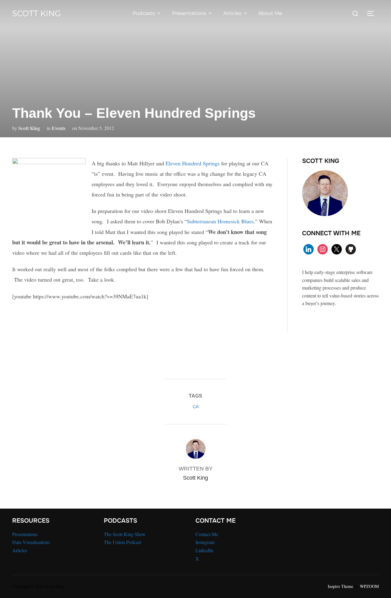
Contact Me (207, 534)
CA (196, 406)
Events (58, 127)
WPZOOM (369, 586)
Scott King (36, 13)
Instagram (205, 542)
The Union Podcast (122, 542)
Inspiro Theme (340, 586)
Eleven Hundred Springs (193, 163)
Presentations (189, 13)
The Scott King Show (125, 534)
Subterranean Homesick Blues (220, 221)
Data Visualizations (31, 542)
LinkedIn (204, 550)
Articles (232, 13)
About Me (270, 13)
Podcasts (144, 13)
